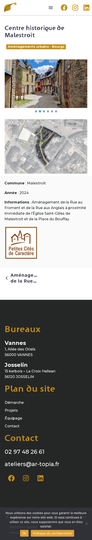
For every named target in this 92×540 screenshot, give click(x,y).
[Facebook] (11, 478)
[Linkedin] (40, 478)
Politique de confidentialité (52, 533)
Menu (51, 7)
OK (24, 533)
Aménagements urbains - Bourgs (36, 47)
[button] (36, 111)
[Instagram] (26, 478)
